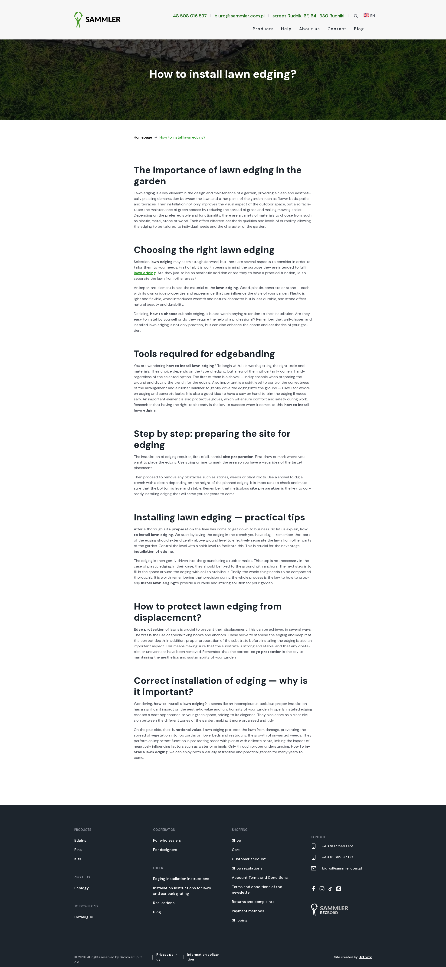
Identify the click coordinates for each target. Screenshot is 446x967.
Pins (78, 849)
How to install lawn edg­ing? (183, 137)
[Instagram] (322, 889)
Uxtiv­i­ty (365, 957)
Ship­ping (240, 920)
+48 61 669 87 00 (337, 857)
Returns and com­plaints (253, 901)
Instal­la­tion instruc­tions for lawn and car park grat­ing (182, 891)
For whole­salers (167, 840)
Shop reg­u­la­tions (247, 868)
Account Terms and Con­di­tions (260, 877)
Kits (77, 859)
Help (286, 28)
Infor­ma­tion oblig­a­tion (203, 956)
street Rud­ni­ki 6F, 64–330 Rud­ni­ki (308, 16)
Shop (236, 840)
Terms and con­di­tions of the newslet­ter (257, 889)
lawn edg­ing (145, 272)
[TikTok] (330, 889)
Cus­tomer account (249, 859)
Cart (236, 849)
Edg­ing (80, 840)
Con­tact (337, 28)
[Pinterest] (338, 889)
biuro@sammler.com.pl (240, 16)
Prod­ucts (263, 28)
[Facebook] (313, 889)
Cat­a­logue (83, 917)
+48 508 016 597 (189, 16)
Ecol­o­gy (81, 888)
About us (309, 28)
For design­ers (165, 849)
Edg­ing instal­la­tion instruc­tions (181, 878)
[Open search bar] (356, 15)
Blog (359, 28)
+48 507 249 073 (337, 846)
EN (372, 15)
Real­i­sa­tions (163, 902)
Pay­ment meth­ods (248, 911)
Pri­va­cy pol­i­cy (166, 956)
